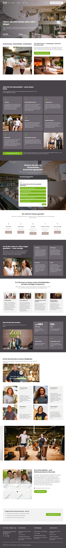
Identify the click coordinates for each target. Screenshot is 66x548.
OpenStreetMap (24, 498)
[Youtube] (8, 536)
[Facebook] (48, 2)
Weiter (44, 204)
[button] (17, 491)
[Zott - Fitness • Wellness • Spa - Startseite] (5, 3)
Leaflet (21, 498)
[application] (17, 491)
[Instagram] (46, 2)
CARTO (31, 498)
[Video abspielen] (21, 373)
